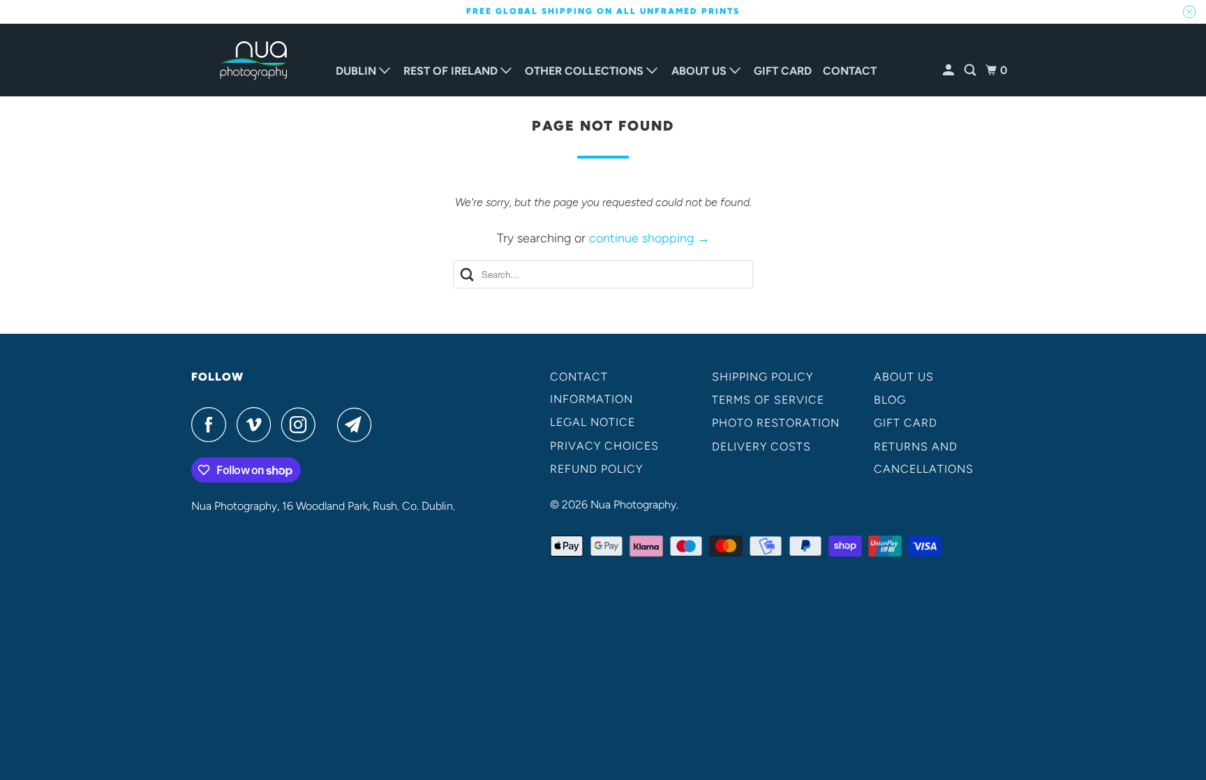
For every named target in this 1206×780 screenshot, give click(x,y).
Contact (850, 71)
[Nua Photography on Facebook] (212, 424)
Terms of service (768, 399)
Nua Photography (633, 504)
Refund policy (596, 469)
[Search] (971, 70)
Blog (890, 399)
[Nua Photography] (254, 60)
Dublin (357, 71)
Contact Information (591, 388)
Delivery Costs (761, 446)
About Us (700, 71)
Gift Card (783, 71)
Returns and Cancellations (924, 458)
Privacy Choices (604, 445)
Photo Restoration (776, 422)
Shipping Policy (762, 376)
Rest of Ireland (451, 71)
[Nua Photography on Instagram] (302, 424)
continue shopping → (649, 238)
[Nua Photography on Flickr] (330, 424)
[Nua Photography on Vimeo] (257, 424)
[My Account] (949, 70)
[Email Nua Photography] (358, 424)
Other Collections (585, 71)
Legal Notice (592, 422)
